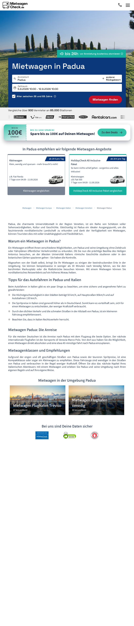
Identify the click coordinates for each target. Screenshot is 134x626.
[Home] (15, 5)
